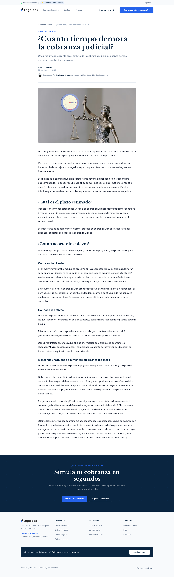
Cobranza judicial (62, 525)
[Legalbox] (36, 521)
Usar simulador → (139, 552)
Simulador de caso (130, 525)
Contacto (68, 10)
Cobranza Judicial (50, 10)
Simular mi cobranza (74, 498)
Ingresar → (149, 3)
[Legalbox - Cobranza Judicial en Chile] (29, 10)
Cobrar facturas (61, 530)
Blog (125, 530)
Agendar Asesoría (100, 498)
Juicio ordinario (95, 530)
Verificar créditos (96, 534)
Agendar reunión (107, 10)
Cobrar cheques (61, 539)
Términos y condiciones (145, 568)
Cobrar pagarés (61, 534)
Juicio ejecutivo (95, 525)
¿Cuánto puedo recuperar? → (136, 10)
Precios (79, 10)
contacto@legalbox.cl (29, 533)
